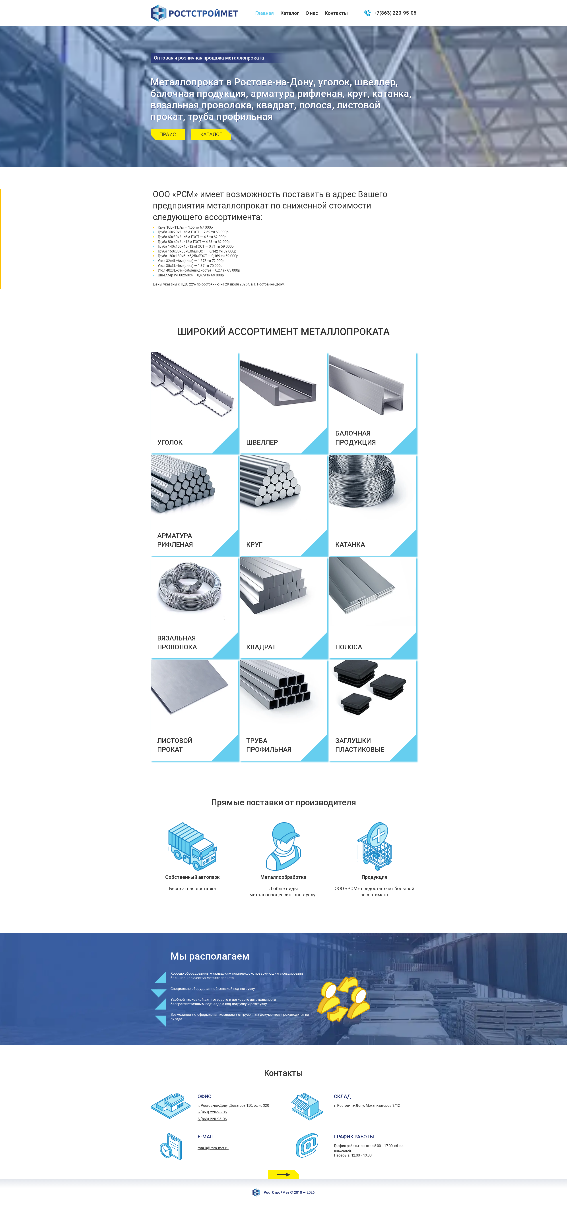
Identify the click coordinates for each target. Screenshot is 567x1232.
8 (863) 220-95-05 (212, 1112)
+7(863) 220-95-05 (395, 13)
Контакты (336, 13)
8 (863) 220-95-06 (212, 1119)
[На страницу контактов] (283, 1174)
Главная (264, 13)
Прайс (167, 134)
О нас (312, 13)
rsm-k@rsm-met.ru (213, 1148)
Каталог (289, 13)
